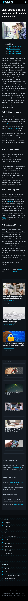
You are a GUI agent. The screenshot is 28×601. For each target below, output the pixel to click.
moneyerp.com (18, 504)
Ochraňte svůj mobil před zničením (13, 375)
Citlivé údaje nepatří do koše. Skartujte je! (12, 320)
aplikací (4, 218)
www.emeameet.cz (7, 260)
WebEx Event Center (13, 49)
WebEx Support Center (14, 53)
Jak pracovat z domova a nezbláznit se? (13, 411)
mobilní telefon (14, 128)
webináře (10, 201)
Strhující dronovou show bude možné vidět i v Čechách (13, 393)
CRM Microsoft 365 (16, 467)
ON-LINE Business (9, 300)
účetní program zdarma (16, 482)
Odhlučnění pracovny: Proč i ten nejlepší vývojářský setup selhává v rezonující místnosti (14, 430)
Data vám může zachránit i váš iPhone (14, 448)
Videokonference (7, 124)
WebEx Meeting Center (14, 46)
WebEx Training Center (14, 51)
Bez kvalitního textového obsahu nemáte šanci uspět (13, 297)
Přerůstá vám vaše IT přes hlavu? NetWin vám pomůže (13, 344)
